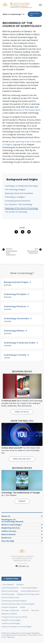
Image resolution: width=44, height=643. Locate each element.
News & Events (8, 534)
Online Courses (8, 531)
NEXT (36, 249)
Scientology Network (9, 588)
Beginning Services (10, 528)
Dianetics (20, 584)
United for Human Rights (11, 620)
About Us (5, 516)
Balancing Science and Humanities (19, 193)
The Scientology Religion (15, 189)
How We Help (7, 541)
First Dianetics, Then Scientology (18, 204)
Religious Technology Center (28, 594)
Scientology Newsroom (30, 591)
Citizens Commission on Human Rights (16, 627)
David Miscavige (7, 594)
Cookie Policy (32, 635)
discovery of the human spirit (26, 110)
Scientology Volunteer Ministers (14, 601)
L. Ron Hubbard (7, 584)
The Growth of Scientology (16, 212)
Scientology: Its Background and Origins (21, 186)
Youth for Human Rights (10, 623)
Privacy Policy (22, 635)
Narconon (35, 610)
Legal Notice (11, 637)
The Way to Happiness (10, 610)
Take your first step (34, 14)
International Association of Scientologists (17, 604)
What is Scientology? (12, 14)
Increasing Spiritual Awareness (18, 200)
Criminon (25, 610)
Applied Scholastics (9, 614)
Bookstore (6, 538)
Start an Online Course (10, 597)
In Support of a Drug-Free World (14, 617)
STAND (22, 607)
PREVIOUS (9, 249)
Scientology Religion (29, 588)
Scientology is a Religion (15, 197)
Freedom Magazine (9, 607)
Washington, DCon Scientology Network (12, 520)
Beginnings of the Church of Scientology (21, 208)
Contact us (23, 566)
